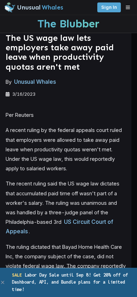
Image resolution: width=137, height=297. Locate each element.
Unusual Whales (35, 81)
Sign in (109, 7)
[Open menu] (129, 7)
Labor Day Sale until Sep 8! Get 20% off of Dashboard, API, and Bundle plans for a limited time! (70, 282)
